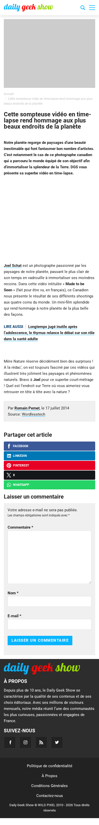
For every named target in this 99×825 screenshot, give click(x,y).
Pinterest (21, 465)
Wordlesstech (33, 414)
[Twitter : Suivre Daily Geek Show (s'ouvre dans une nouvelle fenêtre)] (57, 742)
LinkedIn (20, 456)
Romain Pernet (27, 408)
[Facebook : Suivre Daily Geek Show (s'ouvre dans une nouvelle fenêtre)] (10, 742)
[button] (92, 7)
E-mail (14, 616)
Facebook (20, 446)
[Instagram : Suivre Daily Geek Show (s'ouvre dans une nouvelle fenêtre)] (25, 742)
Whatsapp (21, 485)
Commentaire (20, 527)
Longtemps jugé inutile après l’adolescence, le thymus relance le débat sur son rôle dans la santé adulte (49, 332)
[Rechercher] (82, 8)
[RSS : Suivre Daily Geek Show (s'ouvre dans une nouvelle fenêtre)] (41, 742)
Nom (13, 593)
